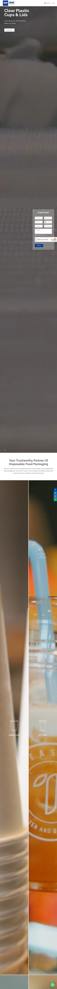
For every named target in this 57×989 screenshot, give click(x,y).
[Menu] (53, 3)
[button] (47, 3)
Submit (39, 245)
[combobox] (46, 222)
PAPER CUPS (14, 735)
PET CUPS (43, 735)
